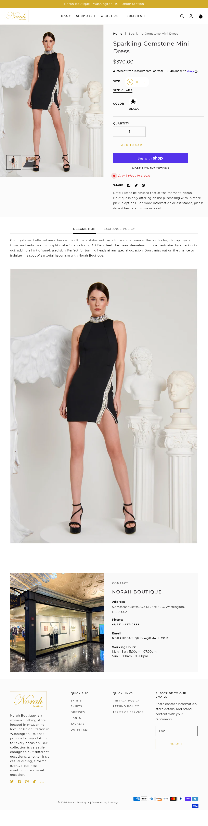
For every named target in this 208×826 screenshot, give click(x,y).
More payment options (150, 168)
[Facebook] (128, 185)
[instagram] (27, 782)
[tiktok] (34, 782)
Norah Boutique (78, 802)
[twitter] (12, 782)
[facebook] (19, 782)
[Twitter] (136, 185)
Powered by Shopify (105, 802)
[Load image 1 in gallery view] (13, 162)
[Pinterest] (143, 185)
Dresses (78, 712)
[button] (86, 16)
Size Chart (122, 90)
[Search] (182, 16)
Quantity (121, 123)
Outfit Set (80, 729)
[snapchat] (42, 782)
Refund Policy (126, 706)
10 (144, 81)
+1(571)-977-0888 (126, 624)
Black (133, 101)
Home (117, 33)
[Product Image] (52, 100)
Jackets (78, 723)
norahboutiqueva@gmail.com (140, 638)
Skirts (76, 700)
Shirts (76, 706)
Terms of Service (128, 712)
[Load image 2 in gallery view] (29, 162)
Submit (176, 744)
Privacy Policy (126, 700)
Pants (76, 717)
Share (118, 185)
